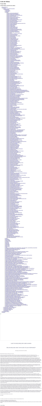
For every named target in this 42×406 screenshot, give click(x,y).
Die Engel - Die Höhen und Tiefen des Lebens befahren (14, 111)
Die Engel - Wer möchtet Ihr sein (11, 36)
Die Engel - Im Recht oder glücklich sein (12, 182)
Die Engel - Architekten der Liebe (11, 170)
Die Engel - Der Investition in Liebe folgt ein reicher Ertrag (14, 15)
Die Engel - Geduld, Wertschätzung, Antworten (13, 186)
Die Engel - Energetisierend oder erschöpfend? (13, 173)
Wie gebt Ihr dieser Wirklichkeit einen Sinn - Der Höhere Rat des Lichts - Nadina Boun (16, 295)
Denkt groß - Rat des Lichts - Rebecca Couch (11, 264)
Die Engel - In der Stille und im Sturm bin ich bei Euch (14, 77)
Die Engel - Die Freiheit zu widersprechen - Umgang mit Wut (15, 210)
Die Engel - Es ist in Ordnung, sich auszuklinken (13, 218)
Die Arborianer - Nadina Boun (9, 306)
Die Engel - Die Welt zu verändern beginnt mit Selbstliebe (14, 206)
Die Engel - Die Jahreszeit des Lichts (11, 121)
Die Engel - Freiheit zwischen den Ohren (12, 18)
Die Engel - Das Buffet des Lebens (11, 149)
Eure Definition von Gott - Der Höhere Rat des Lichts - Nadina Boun (14, 279)
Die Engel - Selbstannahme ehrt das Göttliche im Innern (14, 89)
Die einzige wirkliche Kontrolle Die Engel (12, 232)
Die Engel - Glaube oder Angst (11, 74)
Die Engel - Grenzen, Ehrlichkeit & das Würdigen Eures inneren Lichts (16, 23)
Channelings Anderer (6, 9)
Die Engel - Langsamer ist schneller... (12, 104)
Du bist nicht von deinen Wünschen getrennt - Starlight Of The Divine (14, 297)
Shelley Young (7, 243)
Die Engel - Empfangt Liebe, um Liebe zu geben (13, 142)
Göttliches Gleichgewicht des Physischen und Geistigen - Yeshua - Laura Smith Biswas (16, 261)
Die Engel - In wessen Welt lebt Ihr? (11, 190)
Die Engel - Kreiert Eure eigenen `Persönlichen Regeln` (14, 125)
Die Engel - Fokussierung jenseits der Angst (12, 124)
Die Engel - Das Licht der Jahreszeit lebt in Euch (13, 97)
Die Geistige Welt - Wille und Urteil (8, 309)
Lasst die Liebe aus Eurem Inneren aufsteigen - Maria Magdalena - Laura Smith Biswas (16, 267)
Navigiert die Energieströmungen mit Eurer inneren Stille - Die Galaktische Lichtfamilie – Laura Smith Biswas (19, 269)
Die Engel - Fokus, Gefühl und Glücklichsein (13, 117)
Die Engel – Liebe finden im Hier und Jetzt (12, 39)
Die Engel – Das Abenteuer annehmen (12, 42)
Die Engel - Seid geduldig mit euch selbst (12, 219)
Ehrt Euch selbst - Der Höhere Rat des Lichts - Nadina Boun (13, 298)
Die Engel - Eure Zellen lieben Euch (11, 103)
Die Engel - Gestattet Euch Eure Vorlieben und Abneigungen (15, 148)
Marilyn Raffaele (7, 239)
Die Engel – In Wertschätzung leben (11, 50)
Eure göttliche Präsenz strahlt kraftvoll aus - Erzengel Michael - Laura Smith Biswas (16, 285)
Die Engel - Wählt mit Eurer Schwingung (12, 197)
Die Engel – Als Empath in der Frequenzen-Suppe (13, 48)
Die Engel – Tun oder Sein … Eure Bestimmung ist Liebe (14, 47)
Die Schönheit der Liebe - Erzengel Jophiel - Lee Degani (12, 249)
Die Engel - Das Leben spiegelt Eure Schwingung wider (14, 195)
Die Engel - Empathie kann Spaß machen (12, 64)
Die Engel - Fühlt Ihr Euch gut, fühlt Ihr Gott (13, 179)
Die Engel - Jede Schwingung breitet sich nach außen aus (14, 139)
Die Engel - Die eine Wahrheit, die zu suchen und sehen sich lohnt (15, 138)
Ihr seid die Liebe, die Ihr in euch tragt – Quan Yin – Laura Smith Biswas (14, 275)
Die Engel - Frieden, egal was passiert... (12, 105)
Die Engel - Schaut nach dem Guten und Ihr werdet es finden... (15, 131)
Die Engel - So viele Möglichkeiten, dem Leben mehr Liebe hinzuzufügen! (16, 141)
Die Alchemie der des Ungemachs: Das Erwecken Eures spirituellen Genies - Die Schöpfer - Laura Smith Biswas (20, 281)
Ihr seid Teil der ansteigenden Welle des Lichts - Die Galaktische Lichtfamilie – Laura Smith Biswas (18, 270)
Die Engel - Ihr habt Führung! (11, 180)
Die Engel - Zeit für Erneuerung (11, 93)
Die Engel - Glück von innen (10, 80)
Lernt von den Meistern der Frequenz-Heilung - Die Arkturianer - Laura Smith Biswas (16, 259)
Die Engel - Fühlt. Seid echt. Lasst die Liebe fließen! (14, 126)
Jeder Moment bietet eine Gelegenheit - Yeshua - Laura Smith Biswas (14, 291)
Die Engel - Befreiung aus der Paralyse (12, 53)
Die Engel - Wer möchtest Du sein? (11, 217)
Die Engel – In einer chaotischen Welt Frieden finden (14, 52)
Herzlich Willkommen (5, 7)
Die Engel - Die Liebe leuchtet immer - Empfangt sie (14, 88)
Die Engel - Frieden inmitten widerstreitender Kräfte (13, 154)
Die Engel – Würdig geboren (10, 46)
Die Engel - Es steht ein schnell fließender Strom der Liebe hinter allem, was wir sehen (18, 91)
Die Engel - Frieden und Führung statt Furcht (13, 226)
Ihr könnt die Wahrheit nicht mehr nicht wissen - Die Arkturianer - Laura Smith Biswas (16, 272)
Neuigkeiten (3, 312)
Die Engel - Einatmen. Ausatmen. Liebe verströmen (13, 35)
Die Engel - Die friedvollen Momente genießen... (13, 31)
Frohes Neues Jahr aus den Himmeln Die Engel (13, 230)
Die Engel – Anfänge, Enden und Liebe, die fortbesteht (14, 51)
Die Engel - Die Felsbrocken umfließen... (12, 136)
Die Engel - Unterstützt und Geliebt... (12, 108)
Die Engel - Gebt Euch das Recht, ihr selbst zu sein (13, 165)
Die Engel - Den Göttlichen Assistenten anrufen (13, 100)
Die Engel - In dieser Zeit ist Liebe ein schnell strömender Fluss (15, 130)
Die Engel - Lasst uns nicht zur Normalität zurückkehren (14, 216)
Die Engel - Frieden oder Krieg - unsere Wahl (13, 146)
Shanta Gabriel (7, 242)
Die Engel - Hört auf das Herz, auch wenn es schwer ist (14, 176)
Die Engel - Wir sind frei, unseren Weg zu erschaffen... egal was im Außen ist (17, 134)
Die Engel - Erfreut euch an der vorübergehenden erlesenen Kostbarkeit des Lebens (18, 90)
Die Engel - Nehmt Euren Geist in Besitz (12, 164)
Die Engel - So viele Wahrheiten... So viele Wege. (13, 184)
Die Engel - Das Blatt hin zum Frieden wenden (13, 145)
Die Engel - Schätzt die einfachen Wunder (12, 168)
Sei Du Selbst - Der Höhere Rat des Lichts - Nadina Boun (12, 301)
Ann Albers (6, 12)
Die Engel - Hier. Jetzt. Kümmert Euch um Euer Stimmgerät (14, 188)
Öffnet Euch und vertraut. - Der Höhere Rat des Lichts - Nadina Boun (14, 303)
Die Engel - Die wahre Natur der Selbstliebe (12, 163)
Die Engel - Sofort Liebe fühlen (11, 215)
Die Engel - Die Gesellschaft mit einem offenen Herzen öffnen (15, 214)
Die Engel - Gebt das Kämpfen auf (11, 200)
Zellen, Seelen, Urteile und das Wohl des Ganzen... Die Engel (15, 236)
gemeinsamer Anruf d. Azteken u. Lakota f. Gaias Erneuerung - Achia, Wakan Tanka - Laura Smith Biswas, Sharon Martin (21, 247)
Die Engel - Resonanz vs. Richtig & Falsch (12, 191)
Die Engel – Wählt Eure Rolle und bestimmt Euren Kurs (14, 45)
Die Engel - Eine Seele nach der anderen (12, 150)
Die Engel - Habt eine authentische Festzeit (12, 122)
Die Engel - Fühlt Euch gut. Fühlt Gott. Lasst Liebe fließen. (14, 140)
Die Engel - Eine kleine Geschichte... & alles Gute (13, 221)
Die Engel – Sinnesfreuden (10, 61)
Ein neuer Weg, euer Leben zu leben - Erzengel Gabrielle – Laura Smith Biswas (15, 252)
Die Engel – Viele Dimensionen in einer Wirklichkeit (14, 60)
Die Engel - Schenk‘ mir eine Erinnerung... (12, 34)
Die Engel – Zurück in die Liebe (11, 58)
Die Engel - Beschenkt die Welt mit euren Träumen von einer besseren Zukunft (17, 193)
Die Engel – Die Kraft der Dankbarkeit (12, 40)
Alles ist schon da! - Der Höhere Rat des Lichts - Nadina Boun (13, 294)
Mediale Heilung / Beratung (5, 311)
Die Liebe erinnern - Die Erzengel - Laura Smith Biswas (12, 254)
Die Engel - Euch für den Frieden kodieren (12, 205)
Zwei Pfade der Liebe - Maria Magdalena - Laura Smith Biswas (13, 265)
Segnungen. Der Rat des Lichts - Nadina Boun (11, 293)
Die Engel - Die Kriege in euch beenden (12, 28)
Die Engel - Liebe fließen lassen (11, 203)
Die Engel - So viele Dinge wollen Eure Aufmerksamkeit (14, 102)
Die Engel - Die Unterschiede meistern (12, 20)
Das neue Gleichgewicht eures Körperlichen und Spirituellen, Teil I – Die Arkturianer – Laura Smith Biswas (19, 274)
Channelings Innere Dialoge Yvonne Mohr (9, 8)
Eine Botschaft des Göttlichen (11, 213)
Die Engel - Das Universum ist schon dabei (12, 224)
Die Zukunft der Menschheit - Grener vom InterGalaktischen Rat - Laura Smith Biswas (16, 278)
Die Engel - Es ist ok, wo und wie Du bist (12, 199)
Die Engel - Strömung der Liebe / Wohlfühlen (13, 137)
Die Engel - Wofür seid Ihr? (10, 166)
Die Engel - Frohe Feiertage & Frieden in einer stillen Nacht (14, 119)
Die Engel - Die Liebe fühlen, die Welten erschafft (13, 158)
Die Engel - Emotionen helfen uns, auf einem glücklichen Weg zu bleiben (16, 175)
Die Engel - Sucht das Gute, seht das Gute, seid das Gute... (14, 201)
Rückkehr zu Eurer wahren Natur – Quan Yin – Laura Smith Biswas (14, 257)
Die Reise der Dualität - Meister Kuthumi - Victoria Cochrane (13, 253)
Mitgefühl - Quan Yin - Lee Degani (9, 250)
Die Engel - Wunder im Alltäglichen (11, 24)
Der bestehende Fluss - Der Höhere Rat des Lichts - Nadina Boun (13, 302)
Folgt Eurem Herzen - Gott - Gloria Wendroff (11, 258)
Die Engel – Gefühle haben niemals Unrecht (12, 38)
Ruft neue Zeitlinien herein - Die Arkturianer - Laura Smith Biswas (14, 262)
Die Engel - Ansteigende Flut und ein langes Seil (13, 174)
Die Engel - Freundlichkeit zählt (11, 26)
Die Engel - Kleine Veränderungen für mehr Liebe (13, 68)
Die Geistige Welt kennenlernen (8, 308)
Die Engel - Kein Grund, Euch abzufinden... (12, 128)
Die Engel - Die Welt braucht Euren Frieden (12, 211)
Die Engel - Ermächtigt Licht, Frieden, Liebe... (13, 101)
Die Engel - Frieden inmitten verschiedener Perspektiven (14, 189)
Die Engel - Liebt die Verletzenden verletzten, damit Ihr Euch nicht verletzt (16, 198)
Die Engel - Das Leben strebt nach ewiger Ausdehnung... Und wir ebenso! (16, 135)
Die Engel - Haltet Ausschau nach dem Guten (13, 144)
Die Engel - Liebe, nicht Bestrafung (11, 225)
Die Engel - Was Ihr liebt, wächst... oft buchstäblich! (13, 95)
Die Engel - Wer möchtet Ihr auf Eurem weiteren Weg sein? (14, 171)
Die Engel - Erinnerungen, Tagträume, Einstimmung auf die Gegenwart (16, 183)
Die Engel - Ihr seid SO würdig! (11, 116)
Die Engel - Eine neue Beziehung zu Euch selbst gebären (14, 178)
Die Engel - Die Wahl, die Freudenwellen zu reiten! (13, 114)
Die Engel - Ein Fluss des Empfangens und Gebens (13, 120)
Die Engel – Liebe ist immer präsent (11, 59)
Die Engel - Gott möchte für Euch (11, 133)
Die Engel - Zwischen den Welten (11, 209)
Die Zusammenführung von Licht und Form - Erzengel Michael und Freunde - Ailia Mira (16, 251)
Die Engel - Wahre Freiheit (10, 79)
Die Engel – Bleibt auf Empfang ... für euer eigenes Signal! (14, 55)
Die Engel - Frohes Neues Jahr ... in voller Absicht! (13, 118)
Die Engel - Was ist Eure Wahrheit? (11, 84)
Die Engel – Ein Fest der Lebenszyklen (12, 41)
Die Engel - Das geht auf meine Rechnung (12, 13)
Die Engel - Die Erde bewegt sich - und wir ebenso (13, 17)
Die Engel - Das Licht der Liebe (11, 70)
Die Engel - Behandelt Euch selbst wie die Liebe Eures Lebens (15, 162)
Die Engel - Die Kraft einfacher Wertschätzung (13, 194)
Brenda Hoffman (7, 246)
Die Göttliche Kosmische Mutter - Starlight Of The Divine (12, 296)
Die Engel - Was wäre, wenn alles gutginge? (12, 16)
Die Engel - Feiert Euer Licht (10, 192)
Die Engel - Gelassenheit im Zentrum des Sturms (13, 187)
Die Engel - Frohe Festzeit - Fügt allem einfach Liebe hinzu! (14, 156)
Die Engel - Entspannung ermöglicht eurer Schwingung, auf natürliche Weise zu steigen (18, 177)
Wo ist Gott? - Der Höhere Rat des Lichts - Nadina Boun (12, 300)
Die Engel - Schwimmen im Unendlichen (12, 30)
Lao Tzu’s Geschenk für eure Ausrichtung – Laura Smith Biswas (13, 271)
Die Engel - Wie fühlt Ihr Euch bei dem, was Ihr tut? (13, 81)
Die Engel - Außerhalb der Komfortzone (12, 66)
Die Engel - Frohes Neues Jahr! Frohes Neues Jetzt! (13, 69)
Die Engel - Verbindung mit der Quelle (12, 86)
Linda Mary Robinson (8, 241)
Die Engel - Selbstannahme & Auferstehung (12, 112)
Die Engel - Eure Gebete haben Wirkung (12, 143)
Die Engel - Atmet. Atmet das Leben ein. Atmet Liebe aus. (14, 212)
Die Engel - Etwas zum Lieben (11, 75)
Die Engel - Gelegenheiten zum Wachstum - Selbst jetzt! (14, 208)
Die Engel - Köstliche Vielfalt (11, 25)
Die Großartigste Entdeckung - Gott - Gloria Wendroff (12, 256)
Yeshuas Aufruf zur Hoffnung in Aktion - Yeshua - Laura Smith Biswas (14, 263)
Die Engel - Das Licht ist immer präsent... (12, 222)
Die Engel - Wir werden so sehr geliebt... (12, 110)
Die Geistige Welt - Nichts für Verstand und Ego (10, 307)
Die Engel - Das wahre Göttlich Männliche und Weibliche (14, 82)
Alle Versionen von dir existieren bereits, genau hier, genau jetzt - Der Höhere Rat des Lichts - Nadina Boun (19, 282)
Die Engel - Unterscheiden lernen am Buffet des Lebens (14, 29)
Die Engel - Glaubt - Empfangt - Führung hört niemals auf (14, 115)
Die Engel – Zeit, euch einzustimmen (11, 44)
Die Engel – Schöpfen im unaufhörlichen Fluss (13, 62)
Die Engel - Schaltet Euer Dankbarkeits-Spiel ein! (13, 157)
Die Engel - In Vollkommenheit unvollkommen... (13, 107)
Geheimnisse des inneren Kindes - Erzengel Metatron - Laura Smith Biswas (15, 276)
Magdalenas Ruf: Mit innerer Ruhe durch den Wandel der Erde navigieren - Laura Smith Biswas (17, 286)
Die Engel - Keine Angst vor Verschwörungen (13, 207)
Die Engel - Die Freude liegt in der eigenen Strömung (14, 127)
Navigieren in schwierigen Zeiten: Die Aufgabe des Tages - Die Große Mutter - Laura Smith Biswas (18, 283)
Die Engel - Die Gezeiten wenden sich (12, 22)
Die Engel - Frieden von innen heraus (12, 73)
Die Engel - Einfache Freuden (11, 71)
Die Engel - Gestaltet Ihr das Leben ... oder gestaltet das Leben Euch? (16, 129)
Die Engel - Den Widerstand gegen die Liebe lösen (13, 83)
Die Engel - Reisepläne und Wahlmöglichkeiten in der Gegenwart (15, 227)
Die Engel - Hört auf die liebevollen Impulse (12, 151)
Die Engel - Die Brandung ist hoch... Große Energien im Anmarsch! (16, 92)
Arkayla (6, 238)
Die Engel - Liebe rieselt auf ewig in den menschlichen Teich (15, 78)
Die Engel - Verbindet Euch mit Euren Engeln (13, 147)
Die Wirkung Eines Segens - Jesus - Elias (10, 290)
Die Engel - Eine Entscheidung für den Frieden (13, 204)
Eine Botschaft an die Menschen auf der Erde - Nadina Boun (13, 305)
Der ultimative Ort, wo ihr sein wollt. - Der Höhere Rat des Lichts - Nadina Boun (15, 304)
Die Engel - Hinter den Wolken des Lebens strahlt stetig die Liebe (15, 85)
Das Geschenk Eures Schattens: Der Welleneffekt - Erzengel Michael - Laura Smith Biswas (17, 287)
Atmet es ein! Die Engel (10, 228)
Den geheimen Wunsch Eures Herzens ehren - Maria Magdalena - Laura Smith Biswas (16, 289)
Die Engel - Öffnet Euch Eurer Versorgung (12, 160)
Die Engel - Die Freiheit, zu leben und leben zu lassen (14, 152)
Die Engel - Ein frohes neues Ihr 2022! (12, 153)
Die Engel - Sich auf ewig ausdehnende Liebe (13, 67)
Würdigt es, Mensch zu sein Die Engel (12, 231)
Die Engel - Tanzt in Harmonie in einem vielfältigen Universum (15, 185)
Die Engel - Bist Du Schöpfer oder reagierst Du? (13, 161)
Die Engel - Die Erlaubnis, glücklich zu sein (12, 72)
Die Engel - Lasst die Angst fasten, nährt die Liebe (13, 223)
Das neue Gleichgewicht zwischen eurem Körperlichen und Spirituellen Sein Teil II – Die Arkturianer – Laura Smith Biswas (21, 273)
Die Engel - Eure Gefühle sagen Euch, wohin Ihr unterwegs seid (15, 94)
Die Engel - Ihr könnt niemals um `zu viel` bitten (13, 96)
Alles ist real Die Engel (10, 234)
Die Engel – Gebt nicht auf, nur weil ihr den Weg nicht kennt (15, 56)
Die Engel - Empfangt (10, 106)
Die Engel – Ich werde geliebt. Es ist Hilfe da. (13, 57)
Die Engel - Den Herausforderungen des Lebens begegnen (14, 19)
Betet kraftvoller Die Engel (10, 235)
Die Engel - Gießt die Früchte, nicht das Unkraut (13, 167)
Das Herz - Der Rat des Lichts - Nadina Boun (11, 280)
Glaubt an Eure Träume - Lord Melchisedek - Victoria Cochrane (13, 260)
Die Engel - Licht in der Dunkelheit (11, 37)
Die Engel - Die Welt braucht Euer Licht (12, 196)
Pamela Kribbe (7, 11)
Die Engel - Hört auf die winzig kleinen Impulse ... (13, 63)
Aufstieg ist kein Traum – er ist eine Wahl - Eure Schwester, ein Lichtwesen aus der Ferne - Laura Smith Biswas (19, 268)
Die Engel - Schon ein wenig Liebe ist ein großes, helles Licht (15, 155)
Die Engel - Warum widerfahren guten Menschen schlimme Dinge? (15, 99)
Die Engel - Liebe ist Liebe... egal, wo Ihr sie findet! (13, 123)
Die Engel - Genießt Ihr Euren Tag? (11, 169)
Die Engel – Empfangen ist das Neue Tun (12, 49)
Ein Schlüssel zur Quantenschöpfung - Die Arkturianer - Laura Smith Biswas (15, 248)
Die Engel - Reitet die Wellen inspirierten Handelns (13, 113)
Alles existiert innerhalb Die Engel (11, 237)
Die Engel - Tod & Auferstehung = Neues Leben (13, 181)
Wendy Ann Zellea (7, 240)
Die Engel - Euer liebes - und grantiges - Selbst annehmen (14, 33)
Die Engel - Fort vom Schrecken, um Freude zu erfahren (14, 159)
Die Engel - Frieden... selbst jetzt (11, 220)
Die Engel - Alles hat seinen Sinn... (11, 132)
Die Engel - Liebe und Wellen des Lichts (12, 27)
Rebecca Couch (7, 245)
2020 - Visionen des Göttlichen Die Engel (12, 229)
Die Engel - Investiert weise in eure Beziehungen (13, 14)
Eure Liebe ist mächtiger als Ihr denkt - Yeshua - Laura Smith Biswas (14, 292)
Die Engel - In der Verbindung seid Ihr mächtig (13, 202)
